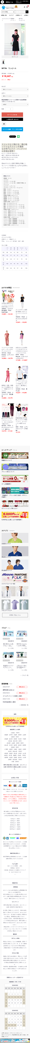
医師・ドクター (7, 189)
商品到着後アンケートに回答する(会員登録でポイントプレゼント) (14, 100)
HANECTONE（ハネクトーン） (11, 201)
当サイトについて (6, 1034)
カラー (3, 93)
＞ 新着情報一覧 (23, 705)
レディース (12, 186)
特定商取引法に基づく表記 (19, 1034)
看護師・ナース (7, 178)
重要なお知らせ (22, 686)
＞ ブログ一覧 (24, 675)
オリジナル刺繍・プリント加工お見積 (12, 129)
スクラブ (11, 15)
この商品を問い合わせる (12, 119)
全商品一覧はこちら (15, 615)
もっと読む (11, 648)
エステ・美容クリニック (10, 211)
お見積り (26, 15)
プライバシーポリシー (15, 1033)
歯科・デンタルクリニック (10, 203)
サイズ (3, 86)
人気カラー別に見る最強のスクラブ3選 (22, 667)
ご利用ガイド (18, 15)
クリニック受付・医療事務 (10, 218)
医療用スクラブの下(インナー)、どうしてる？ (8, 668)
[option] (15, 41)
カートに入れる (12, 114)
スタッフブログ (6, 638)
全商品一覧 (4, 15)
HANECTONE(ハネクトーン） (11, 195)
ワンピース (19, 187)
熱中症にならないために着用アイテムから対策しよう (22, 646)
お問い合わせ (5, 1033)
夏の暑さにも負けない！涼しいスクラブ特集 (8, 645)
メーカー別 (12, 181)
